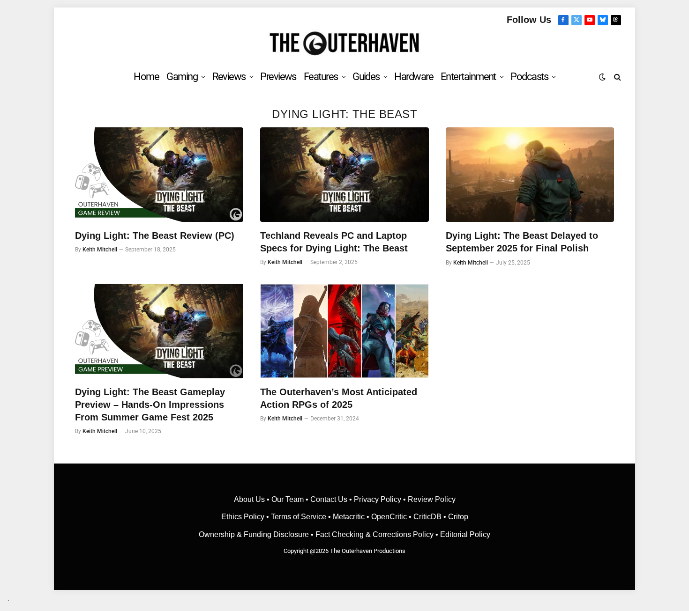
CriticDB (427, 517)
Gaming (181, 76)
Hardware (413, 76)
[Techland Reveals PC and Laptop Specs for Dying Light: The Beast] (344, 174)
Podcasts (529, 76)
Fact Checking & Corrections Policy (374, 534)
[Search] (616, 76)
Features (321, 76)
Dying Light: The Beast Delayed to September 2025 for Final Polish (522, 241)
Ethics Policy (243, 517)
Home (146, 76)
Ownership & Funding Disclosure (255, 534)
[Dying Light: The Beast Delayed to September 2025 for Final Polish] (530, 174)
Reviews (229, 76)
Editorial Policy (465, 534)
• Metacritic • (348, 517)
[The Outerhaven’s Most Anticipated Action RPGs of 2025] (344, 331)
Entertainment (468, 76)
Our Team (287, 499)
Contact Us (328, 499)
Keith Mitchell (99, 249)
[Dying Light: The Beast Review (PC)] (159, 174)
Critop (458, 517)
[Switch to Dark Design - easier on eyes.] (602, 77)
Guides (366, 76)
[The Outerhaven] (345, 44)
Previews (278, 76)
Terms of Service (298, 517)
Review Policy (432, 499)
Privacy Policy (377, 499)
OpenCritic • (392, 517)
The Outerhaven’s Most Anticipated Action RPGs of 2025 (338, 398)
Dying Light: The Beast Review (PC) (154, 235)
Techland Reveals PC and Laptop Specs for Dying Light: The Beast (334, 241)
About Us (250, 499)
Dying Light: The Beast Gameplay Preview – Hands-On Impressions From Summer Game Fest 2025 (150, 404)
